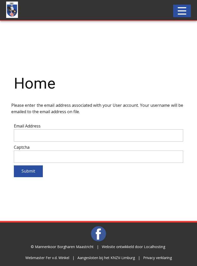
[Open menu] (182, 11)
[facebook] (98, 233)
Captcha (21, 147)
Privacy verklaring (157, 257)
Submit (28, 171)
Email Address (27, 126)
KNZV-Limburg (123, 257)
